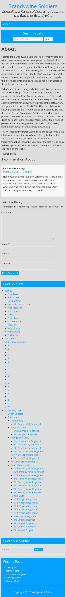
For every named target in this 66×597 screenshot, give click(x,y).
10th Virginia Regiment (26, 499)
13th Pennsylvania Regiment (29, 475)
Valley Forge (14, 328)
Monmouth (13, 311)
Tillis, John (11, 567)
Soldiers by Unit (12, 410)
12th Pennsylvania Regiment (29, 471)
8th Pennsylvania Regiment (28, 488)
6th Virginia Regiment (25, 529)
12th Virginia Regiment (26, 505)
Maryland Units (18, 427)
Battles (8, 290)
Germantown (14, 300)
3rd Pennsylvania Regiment (28, 478)
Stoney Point (14, 321)
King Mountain (15, 307)
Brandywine (14, 293)
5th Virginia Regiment (25, 526)
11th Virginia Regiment (26, 502)
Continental (13, 417)
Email (5, 253)
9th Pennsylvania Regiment (28, 492)
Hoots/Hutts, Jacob (16, 574)
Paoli (10, 314)
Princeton (13, 317)
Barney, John (12, 570)
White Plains (14, 331)
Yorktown (13, 334)
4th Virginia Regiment (25, 523)
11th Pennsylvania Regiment (29, 468)
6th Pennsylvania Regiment (28, 485)
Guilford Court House (19, 304)
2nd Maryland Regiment (26, 430)
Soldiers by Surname (15, 341)
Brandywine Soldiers (32, 6)
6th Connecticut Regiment (27, 423)
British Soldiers (15, 413)
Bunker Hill (13, 297)
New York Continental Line (24, 454)
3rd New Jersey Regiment (27, 444)
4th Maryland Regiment (26, 434)
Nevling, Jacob (13, 577)
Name (5, 243)
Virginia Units (17, 495)
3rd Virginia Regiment (25, 519)
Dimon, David (13, 581)
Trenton (12, 324)
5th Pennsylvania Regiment (28, 482)
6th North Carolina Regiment (29, 451)
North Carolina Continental (24, 461)
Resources (10, 338)
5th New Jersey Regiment (27, 447)
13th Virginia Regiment (26, 509)
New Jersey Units (20, 437)
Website (5, 263)
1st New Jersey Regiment (27, 441)
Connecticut (17, 420)
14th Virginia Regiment (26, 512)
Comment (7, 212)
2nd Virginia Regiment (25, 516)
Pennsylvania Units (20, 464)
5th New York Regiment (26, 458)
